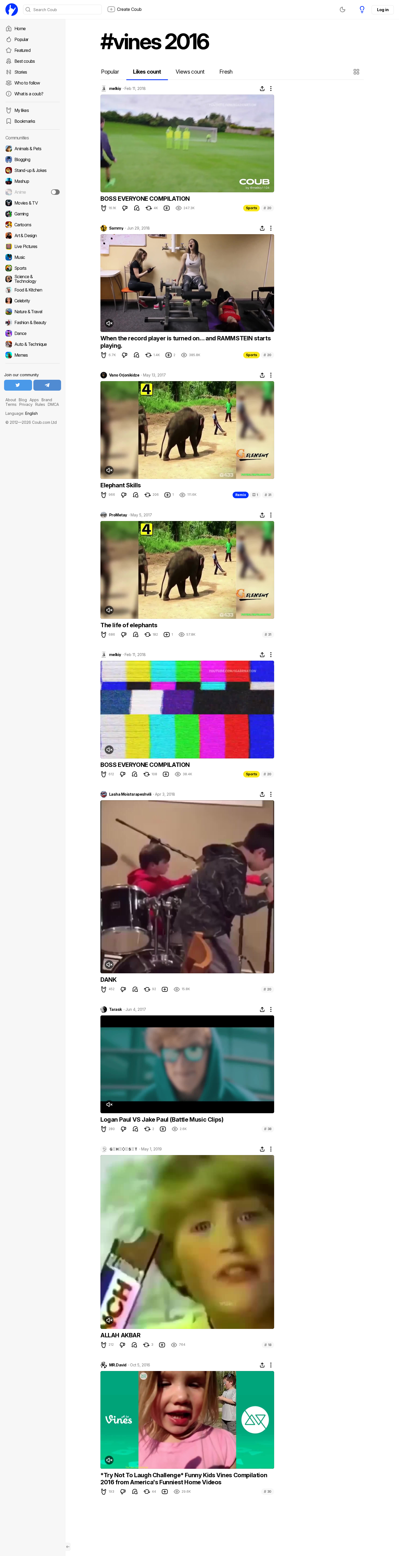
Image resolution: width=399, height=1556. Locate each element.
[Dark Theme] (342, 9)
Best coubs (24, 61)
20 (267, 208)
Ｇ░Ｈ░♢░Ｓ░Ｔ (123, 1149)
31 (268, 494)
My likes (21, 110)
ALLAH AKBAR (120, 1335)
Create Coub (129, 9)
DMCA (53, 404)
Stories (20, 72)
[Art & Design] (32, 235)
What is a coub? (28, 93)
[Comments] (137, 208)
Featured (22, 50)
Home (20, 28)
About (10, 399)
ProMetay (118, 515)
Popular (21, 39)
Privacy (26, 404)
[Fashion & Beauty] (32, 322)
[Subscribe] (55, 192)
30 (267, 1491)
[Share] (262, 88)
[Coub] (11, 9)
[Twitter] (18, 385)
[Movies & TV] (32, 202)
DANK (108, 979)
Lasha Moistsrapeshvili (130, 794)
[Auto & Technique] (32, 344)
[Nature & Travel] (32, 311)
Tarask (115, 1009)
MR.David (117, 1365)
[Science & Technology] (32, 279)
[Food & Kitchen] (32, 289)
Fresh (226, 71)
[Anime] (32, 192)
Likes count (147, 71)
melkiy (115, 88)
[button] (357, 72)
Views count (190, 71)
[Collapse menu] (67, 1547)
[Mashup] (32, 181)
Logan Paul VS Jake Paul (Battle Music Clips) (161, 1119)
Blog (23, 399)
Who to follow (27, 83)
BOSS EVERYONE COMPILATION (145, 198)
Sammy (116, 228)
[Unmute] (109, 323)
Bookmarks (24, 121)
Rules (40, 404)
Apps (34, 399)
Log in (382, 9)
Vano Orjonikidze (124, 375)
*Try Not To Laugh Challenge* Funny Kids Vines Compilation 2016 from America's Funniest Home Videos (183, 1479)
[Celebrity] (32, 300)
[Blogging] (32, 159)
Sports (251, 208)
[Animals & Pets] (32, 148)
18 (267, 1344)
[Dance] (32, 333)
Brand (47, 399)
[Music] (32, 257)
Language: (21, 413)
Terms (11, 404)
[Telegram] (47, 385)
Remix (240, 495)
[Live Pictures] (32, 246)
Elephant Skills (120, 485)
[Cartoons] (32, 224)
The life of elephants (128, 625)
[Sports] (32, 268)
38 (267, 1129)
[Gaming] (32, 213)
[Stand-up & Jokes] (32, 170)
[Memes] (32, 355)
